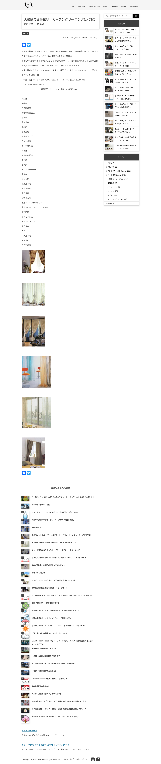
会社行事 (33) (112, 167)
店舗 (72, 6)
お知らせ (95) (112, 163)
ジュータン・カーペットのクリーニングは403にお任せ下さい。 (55, 512)
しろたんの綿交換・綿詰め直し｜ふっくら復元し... (125, 147)
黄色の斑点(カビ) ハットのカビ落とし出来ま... (125, 122)
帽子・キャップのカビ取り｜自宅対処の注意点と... (125, 89)
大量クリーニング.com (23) (117, 179)
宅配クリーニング (94, 6)
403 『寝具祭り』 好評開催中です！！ (46, 603)
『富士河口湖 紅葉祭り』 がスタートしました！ (50, 633)
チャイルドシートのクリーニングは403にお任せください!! (53, 580)
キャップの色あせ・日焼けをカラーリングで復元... (125, 47)
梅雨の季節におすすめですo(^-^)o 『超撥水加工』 (52, 618)
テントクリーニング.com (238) (119, 171)
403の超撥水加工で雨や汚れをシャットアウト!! (49, 588)
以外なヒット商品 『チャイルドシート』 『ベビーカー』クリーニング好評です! (61, 535)
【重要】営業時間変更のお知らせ (44, 671)
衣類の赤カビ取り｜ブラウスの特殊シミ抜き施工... (125, 114)
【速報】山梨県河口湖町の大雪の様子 (46, 656)
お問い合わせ (134, 6)
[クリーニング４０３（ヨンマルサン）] (28, 5)
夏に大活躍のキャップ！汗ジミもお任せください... (125, 80)
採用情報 (123, 6)
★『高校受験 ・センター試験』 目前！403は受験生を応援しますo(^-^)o (60, 709)
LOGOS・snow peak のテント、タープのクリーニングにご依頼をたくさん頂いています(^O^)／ (62, 642)
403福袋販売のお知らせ (41, 686)
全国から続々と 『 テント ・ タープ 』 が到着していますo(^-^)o (58, 625)
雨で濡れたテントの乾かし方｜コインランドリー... (125, 72)
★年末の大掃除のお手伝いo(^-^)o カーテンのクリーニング (54, 542)
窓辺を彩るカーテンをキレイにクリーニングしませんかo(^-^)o (55, 716)
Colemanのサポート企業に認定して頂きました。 (50, 678)
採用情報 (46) (112, 183)
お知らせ (25, 33)
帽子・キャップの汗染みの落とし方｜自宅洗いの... (125, 39)
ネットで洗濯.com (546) (116, 175)
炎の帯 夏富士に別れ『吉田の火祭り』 (47, 694)
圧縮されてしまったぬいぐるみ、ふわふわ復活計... (125, 64)
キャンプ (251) (112, 191)
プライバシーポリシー (80, 759)
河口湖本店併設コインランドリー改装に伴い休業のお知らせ (54, 663)
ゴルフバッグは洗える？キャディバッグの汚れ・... (125, 130)
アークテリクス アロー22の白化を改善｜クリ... (126, 56)
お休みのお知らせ (38, 572)
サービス (106, 6)
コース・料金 (81, 6)
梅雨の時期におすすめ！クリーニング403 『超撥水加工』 (53, 520)
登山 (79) (110, 203)
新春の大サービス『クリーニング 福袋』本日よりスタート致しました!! (59, 701)
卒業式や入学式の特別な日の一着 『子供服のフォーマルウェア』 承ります (60, 557)
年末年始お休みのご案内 (41, 504)
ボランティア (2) (113, 187)
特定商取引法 (67, 759)
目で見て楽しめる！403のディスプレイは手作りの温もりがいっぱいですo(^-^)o (62, 595)
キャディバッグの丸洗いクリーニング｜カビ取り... (125, 138)
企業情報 (115, 6)
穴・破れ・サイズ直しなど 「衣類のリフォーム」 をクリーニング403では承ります (63, 497)
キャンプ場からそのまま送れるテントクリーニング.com (45, 744)
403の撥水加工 (37, 527)
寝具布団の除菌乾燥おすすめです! (44, 648)
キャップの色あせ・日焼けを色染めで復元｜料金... (125, 105)
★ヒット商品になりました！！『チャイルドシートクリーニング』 (56, 550)
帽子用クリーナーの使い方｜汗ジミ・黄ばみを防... (125, 97)
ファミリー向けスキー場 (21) (118, 199)
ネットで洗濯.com (29, 730)
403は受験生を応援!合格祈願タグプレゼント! (48, 565)
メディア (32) (112, 195)
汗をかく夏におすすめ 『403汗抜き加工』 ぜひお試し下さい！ (55, 610)
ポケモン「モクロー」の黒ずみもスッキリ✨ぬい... (125, 31)
